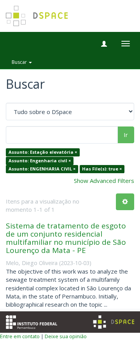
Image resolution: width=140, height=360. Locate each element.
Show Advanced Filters (104, 180)
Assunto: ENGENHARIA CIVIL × (42, 169)
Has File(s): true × (102, 169)
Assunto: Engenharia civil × (40, 160)
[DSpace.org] (113, 322)
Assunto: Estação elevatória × (43, 152)
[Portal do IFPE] (31, 321)
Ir (126, 135)
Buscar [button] (20, 62)
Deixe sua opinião (66, 336)
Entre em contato (20, 336)
